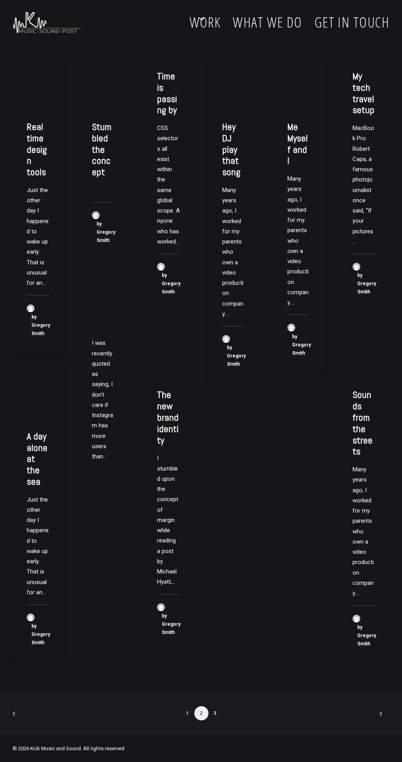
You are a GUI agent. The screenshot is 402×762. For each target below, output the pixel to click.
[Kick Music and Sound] (47, 22)
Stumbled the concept (101, 149)
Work (205, 22)
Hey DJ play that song (231, 149)
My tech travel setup (364, 93)
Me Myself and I (297, 144)
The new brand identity (168, 417)
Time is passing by (167, 93)
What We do (267, 22)
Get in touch (351, 22)
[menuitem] (208, 22)
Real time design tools (37, 149)
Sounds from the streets (363, 422)
